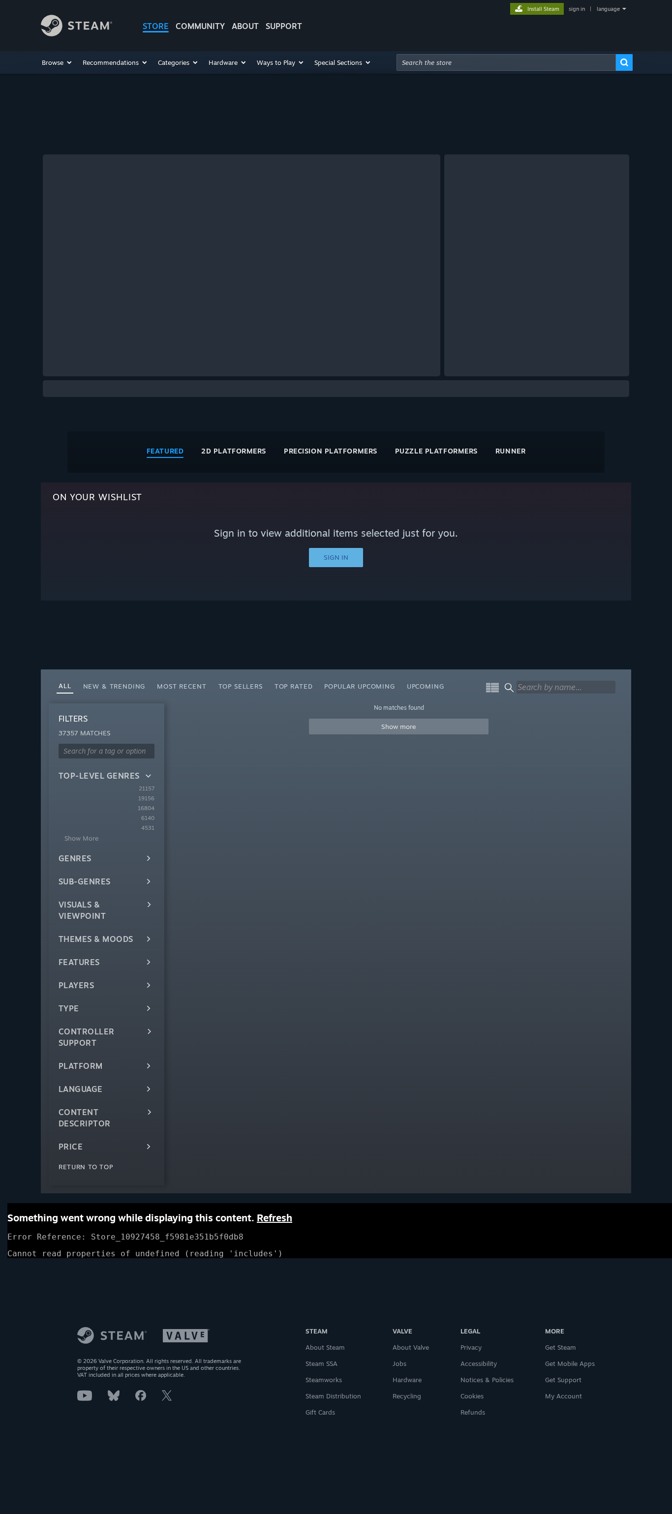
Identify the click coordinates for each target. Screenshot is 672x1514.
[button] (57, 62)
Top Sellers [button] (240, 686)
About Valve (411, 1347)
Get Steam (560, 1347)
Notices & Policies (487, 1380)
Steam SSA (321, 1363)
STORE (156, 26)
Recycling (407, 1396)
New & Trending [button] (114, 686)
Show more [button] (398, 726)
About (245, 26)
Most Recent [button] (181, 686)
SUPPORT (284, 26)
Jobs (399, 1363)
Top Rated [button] (294, 686)
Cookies (472, 1396)
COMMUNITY (200, 26)
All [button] (65, 686)
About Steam (325, 1347)
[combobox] (506, 62)
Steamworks (323, 1380)
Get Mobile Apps (570, 1363)
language (608, 8)
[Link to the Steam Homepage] (76, 34)
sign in (577, 8)
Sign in (336, 557)
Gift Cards (320, 1412)
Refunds (472, 1412)
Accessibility (478, 1363)
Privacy (471, 1347)
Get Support (563, 1380)
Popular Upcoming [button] (359, 686)
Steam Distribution (333, 1396)
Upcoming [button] (425, 686)
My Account (563, 1396)
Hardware (407, 1380)
